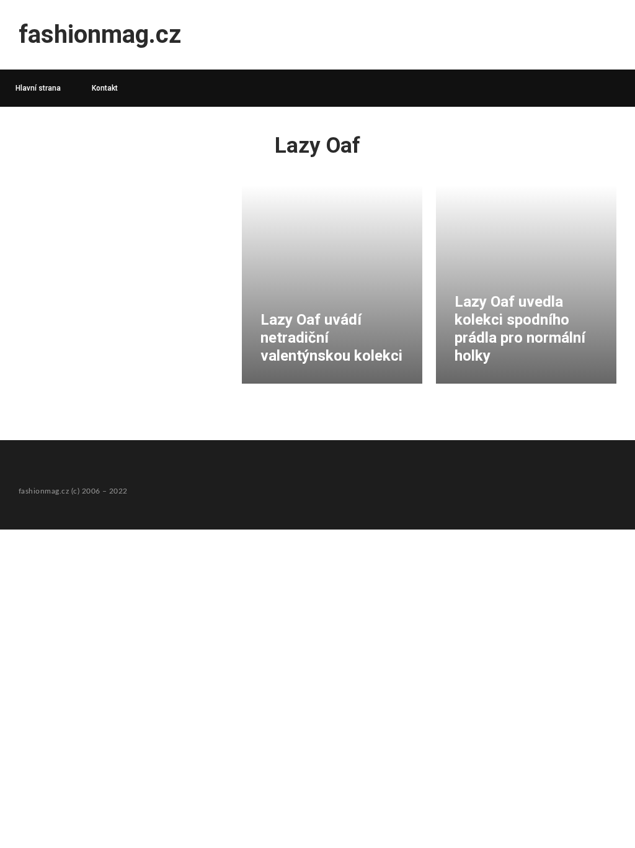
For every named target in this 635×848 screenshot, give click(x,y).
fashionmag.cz (100, 34)
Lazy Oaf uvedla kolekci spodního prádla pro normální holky (520, 328)
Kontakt (105, 88)
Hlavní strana (38, 88)
